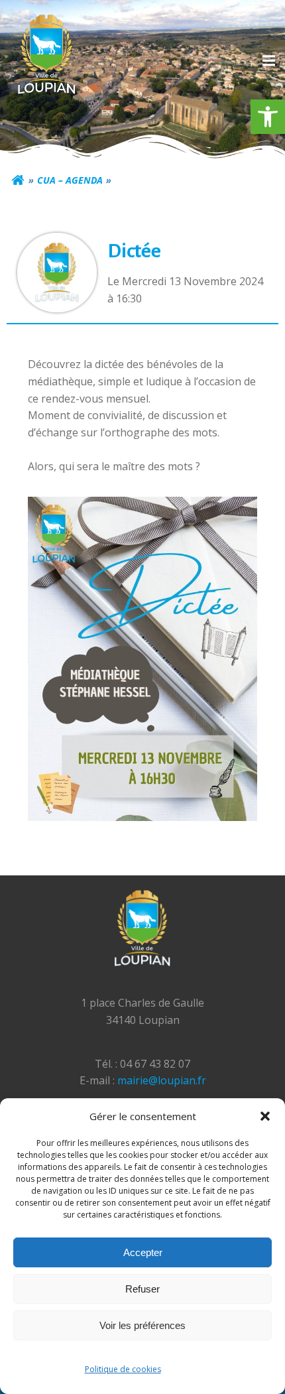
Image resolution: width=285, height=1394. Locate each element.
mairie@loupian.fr (161, 1080)
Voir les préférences (142, 1325)
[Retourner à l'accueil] (18, 180)
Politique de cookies (123, 1369)
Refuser (142, 1289)
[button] (268, 116)
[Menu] (267, 61)
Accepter (142, 1252)
